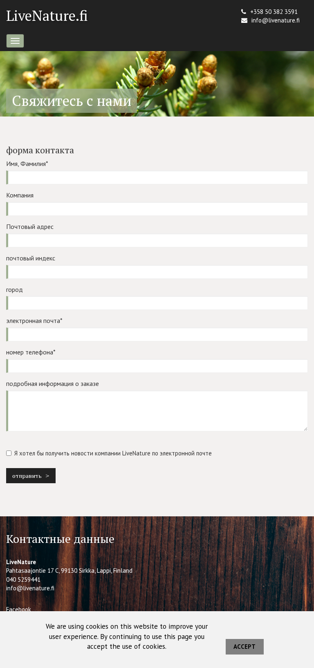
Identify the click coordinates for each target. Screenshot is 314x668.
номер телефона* (31, 352)
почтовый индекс (30, 258)
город (14, 289)
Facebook (18, 609)
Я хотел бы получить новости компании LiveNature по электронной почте (113, 453)
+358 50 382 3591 (274, 12)
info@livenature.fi (275, 20)
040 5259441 (23, 579)
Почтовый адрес (30, 226)
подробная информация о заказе (52, 383)
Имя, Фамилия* (27, 163)
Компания (20, 195)
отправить (27, 475)
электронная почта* (34, 320)
